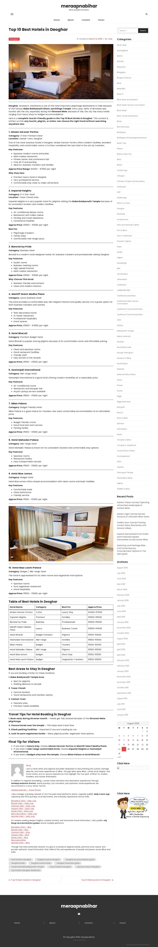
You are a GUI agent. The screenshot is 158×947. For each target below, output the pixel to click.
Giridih (119, 252)
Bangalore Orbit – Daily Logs (23, 801)
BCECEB (120, 61)
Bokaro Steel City (124, 154)
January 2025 (122, 622)
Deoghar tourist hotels (40, 863)
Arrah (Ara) (122, 45)
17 (119, 744)
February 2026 (123, 595)
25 (124, 749)
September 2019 (124, 693)
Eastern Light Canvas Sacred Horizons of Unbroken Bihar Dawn (133, 515)
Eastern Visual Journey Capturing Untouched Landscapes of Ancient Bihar (133, 505)
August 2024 (122, 638)
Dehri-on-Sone (123, 203)
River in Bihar (122, 418)
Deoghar (14, 39)
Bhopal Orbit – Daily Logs (22, 803)
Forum (101, 20)
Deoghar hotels (18, 863)
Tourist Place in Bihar (126, 450)
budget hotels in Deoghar (48, 859)
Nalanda (120, 369)
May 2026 (121, 584)
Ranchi (120, 412)
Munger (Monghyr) (125, 352)
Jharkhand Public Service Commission (127, 302)
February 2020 (123, 666)
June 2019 (121, 709)
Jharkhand (121, 285)
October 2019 (122, 687)
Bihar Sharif (122, 110)
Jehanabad (122, 279)
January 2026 (123, 600)
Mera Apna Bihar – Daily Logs (24, 814)
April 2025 (121, 617)
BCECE (119, 56)
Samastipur (122, 429)
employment (122, 219)
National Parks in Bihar (126, 374)
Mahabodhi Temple (125, 331)
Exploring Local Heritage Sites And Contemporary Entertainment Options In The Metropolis (131, 549)
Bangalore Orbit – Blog (21, 827)
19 (128, 744)
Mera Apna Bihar (18, 840)
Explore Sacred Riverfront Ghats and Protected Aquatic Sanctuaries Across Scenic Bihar (132, 537)
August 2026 (122, 567)
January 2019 (122, 715)
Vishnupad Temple (125, 472)
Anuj (110, 39)
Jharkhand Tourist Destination (130, 309)
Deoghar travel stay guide (68, 863)
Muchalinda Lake (124, 347)
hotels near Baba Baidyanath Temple (27, 867)
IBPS (118, 268)
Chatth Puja (122, 170)
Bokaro (120, 148)
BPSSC (119, 165)
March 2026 (122, 589)
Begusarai (121, 67)
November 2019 (123, 682)
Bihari (119, 121)
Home (57, 20)
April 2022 (121, 655)
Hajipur (120, 257)
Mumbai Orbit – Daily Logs (23, 816)
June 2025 (121, 611)
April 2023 (121, 649)
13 (133, 740)
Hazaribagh (122, 263)
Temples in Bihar (124, 440)
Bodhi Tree (121, 143)
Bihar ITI (120, 94)
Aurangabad (122, 50)
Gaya (119, 246)
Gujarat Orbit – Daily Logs (22, 808)
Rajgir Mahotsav (124, 401)
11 (123, 740)
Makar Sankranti (124, 336)
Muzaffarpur (122, 363)
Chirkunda (121, 186)
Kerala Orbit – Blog (19, 837)
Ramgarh (121, 407)
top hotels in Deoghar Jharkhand (25, 870)
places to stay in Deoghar (88, 867)
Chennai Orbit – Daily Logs (23, 806)
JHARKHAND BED (123, 290)
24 (119, 749)
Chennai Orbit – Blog (20, 832)
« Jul (119, 757)
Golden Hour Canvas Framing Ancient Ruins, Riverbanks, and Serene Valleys (131, 525)
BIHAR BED (121, 88)
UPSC (119, 461)
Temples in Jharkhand (126, 445)
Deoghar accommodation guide (80, 859)
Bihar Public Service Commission (131, 105)
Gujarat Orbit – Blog (20, 835)
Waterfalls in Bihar (124, 478)
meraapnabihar (79, 6)
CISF (119, 192)
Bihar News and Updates (127, 99)
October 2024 (123, 633)
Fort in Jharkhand (124, 236)
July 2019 (121, 704)
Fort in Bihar (122, 230)
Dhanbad (121, 214)
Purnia (119, 391)
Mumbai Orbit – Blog (20, 843)
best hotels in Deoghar (21, 859)
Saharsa (120, 423)
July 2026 (121, 573)
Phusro (120, 385)
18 (124, 744)
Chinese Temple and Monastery (131, 181)
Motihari (120, 342)
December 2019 (123, 676)
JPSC (119, 320)
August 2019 (122, 698)
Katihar (120, 325)
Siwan (119, 434)
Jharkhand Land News (126, 295)
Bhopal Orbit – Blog (19, 830)
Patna (119, 380)
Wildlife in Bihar (123, 489)
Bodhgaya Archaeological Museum (132, 137)
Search (143, 30)
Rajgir (119, 396)
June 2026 (121, 578)
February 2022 (123, 660)
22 (142, 744)
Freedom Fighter (124, 241)
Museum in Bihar (124, 358)
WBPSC (120, 483)
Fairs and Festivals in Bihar (128, 225)
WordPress (145, 945)
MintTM (82, 940)
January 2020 (123, 671)
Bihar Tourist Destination (127, 116)
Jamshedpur (122, 274)
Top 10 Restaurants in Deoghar (96, 880)
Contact (86, 20)
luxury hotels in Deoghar (60, 867)
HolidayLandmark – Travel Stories (26, 790)
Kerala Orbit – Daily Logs (22, 811)
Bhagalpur (121, 72)
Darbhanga (122, 197)
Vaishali (120, 467)
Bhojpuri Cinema (124, 78)
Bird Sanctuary (123, 127)
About (71, 20)
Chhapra (121, 176)
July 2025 (121, 606)
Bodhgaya (121, 132)
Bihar (119, 83)
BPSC (119, 159)
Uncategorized (123, 456)
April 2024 (121, 644)
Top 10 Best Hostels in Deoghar (26, 880)
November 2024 (124, 627)
